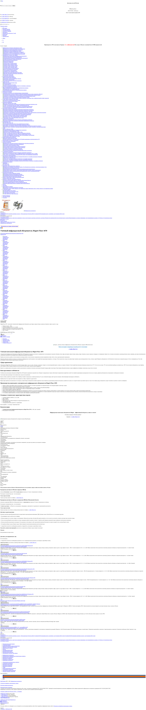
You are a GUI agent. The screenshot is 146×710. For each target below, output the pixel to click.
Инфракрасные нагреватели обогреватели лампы (12, 47)
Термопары (5, 162)
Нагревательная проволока (8, 172)
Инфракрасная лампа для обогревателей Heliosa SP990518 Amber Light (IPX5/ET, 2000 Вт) (17, 604)
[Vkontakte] (3, 675)
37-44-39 (5, 20)
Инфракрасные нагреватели (16, 681)
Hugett (1, 425)
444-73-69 (4, 22)
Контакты (5, 35)
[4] (4, 322)
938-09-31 (4, 695)
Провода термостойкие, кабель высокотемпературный (13, 177)
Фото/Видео (5, 32)
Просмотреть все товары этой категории (9, 226)
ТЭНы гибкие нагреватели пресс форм (10, 99)
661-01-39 (4, 694)
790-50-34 (5, 16)
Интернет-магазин (6, 29)
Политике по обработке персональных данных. (63, 706)
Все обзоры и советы (4, 216)
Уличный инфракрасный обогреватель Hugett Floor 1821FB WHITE (13, 546)
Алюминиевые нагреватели (8, 118)
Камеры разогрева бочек (7, 90)
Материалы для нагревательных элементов (11, 165)
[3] (3, 322)
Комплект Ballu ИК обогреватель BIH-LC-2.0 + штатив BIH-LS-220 (13, 628)
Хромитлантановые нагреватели (9, 141)
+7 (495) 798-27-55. (19, 497)
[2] (2, 322)
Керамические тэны (6, 121)
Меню (4, 38)
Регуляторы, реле (6, 164)
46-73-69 (4, 696)
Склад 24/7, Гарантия (7, 31)
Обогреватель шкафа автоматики (9, 155)
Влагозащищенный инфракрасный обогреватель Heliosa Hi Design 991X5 (14, 612)
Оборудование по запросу (8, 186)
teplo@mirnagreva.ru (5, 24)
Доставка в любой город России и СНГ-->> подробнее (11, 691)
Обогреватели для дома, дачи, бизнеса (10, 55)
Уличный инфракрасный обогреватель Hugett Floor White (11, 554)
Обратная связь (6, 36)
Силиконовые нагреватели (8, 151)
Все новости (2, 212)
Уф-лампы (5, 185)
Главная (5, 28)
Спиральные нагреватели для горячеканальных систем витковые (15, 93)
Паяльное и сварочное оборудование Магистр (12, 179)
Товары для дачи (6, 81)
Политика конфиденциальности (6, 685)
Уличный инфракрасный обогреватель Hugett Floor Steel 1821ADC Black (14, 578)
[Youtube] (3, 677)
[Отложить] (1, 551)
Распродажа (5, 34)
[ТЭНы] (1, 0)
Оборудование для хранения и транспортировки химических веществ (16, 124)
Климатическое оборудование (8, 76)
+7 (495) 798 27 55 (73, 349)
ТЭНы (4, 127)
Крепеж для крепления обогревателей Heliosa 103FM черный (12, 620)
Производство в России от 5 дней (9, 33)
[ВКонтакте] (0, 227)
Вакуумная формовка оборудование (10, 86)
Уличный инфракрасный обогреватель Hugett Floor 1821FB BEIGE (13, 562)
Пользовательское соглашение (6, 687)
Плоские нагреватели (7, 142)
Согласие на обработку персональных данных (9, 683)
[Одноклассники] (2, 227)
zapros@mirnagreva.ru (5, 697)
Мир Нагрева (3, 681)
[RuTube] (3, 679)
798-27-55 (5, 14)
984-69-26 (5, 18)
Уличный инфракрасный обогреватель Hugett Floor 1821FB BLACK (13, 595)
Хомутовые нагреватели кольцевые (10, 108)
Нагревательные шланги (7, 161)
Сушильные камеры (7, 189)
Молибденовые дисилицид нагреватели (10, 140)
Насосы (4, 184)
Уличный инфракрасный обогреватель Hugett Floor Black (11, 587)
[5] (5, 322)
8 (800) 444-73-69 (70, 44)
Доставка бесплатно (7, 30)
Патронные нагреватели (7, 102)
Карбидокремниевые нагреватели (9, 137)
